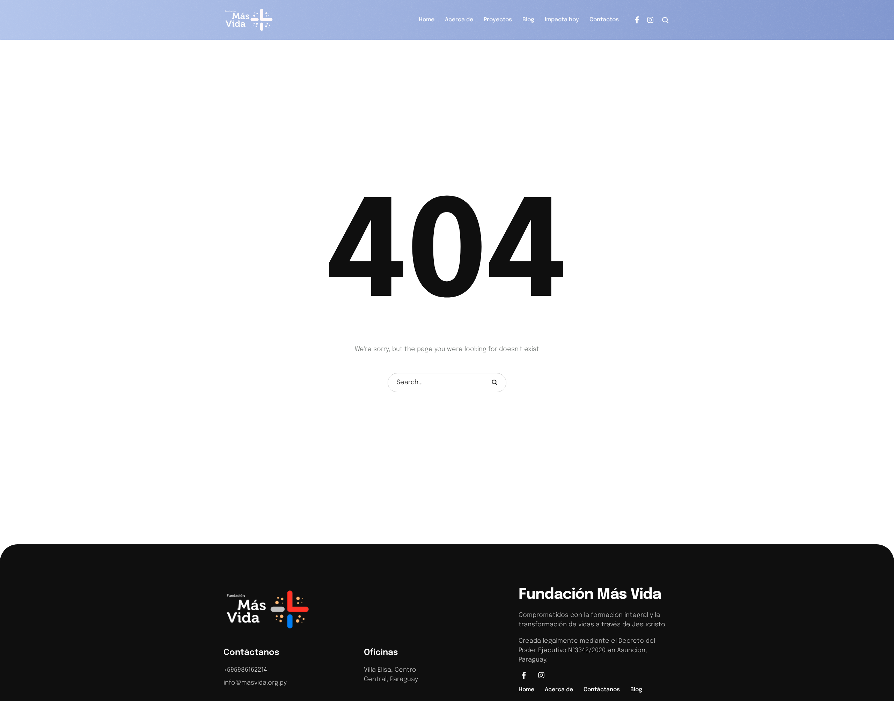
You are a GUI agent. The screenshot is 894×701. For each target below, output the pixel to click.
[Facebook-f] (637, 20)
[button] (665, 20)
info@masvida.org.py (255, 683)
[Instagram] (650, 20)
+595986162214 (245, 670)
